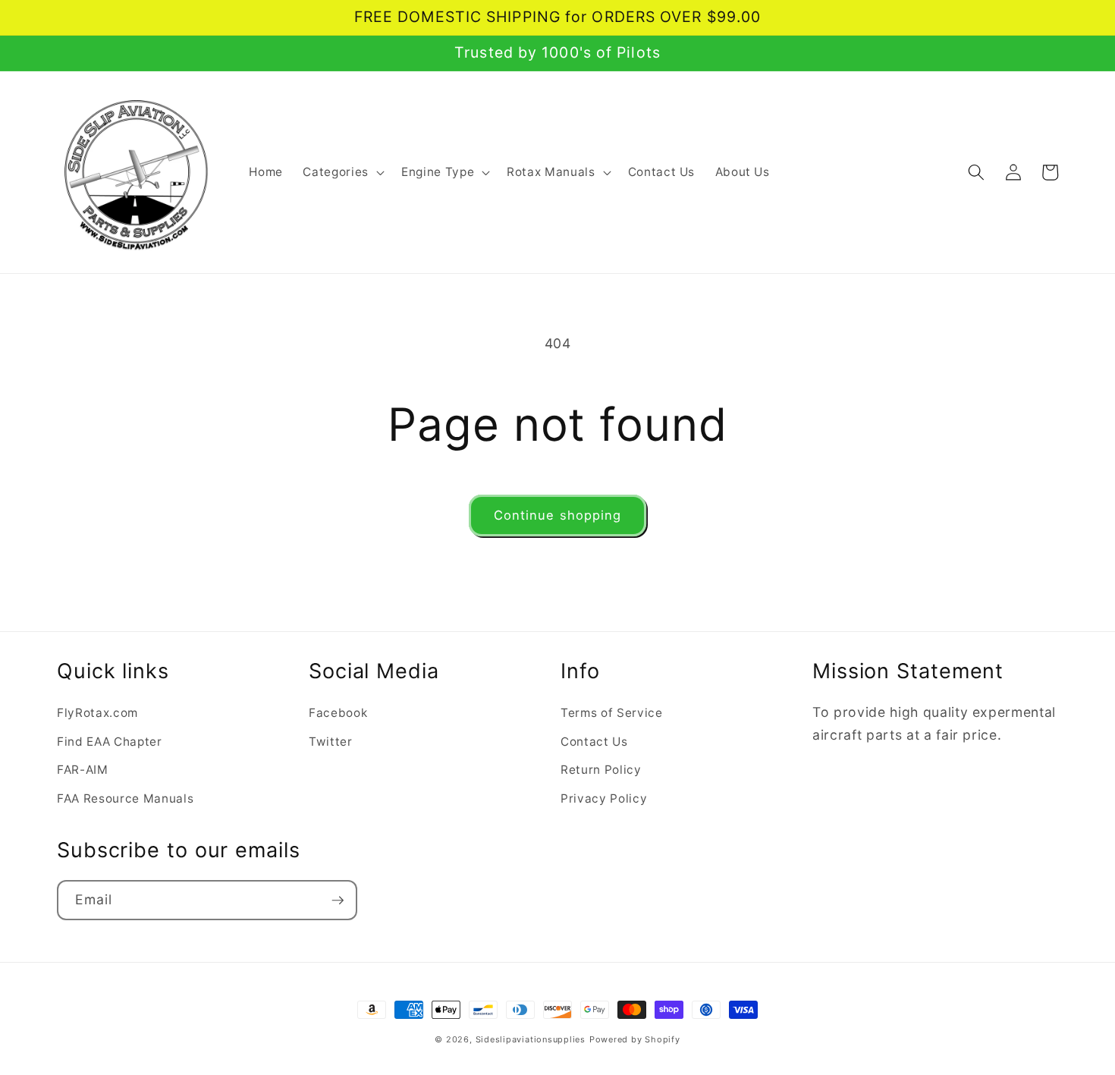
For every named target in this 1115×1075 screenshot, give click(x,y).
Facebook (338, 713)
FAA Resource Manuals (125, 798)
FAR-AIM (82, 769)
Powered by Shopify (634, 1039)
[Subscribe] (337, 900)
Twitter (331, 741)
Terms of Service (612, 713)
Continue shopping (558, 515)
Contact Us (594, 741)
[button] (342, 172)
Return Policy (601, 769)
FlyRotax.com (97, 713)
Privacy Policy (604, 798)
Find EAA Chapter (109, 741)
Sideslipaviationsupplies (531, 1039)
